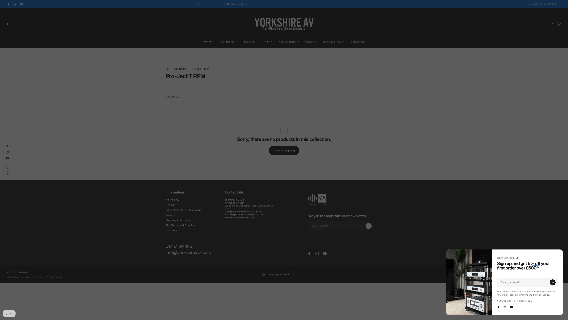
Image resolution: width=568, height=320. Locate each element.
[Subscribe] (553, 282)
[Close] (557, 255)
